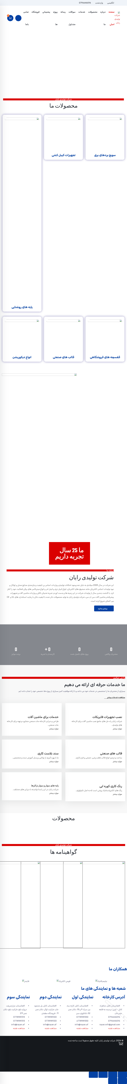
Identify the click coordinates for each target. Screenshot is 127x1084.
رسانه (63, 12)
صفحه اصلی (111, 18)
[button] (4, 981)
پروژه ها (55, 18)
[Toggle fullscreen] (103, 1075)
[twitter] (23, 3)
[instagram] (15, 3)
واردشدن (99, 3)
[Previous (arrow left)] (122, 1081)
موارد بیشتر (117, 729)
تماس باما (26, 18)
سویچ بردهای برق (105, 155)
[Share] (112, 1075)
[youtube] (11, 3)
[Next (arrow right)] (112, 1081)
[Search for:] (33, 40)
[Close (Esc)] (122, 1075)
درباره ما (103, 18)
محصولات (92, 12)
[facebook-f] (19, 3)
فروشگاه (35, 12)
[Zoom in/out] (93, 1075)
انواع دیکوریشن (22, 357)
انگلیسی (110, 3)
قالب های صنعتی (63, 357)
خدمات (81, 12)
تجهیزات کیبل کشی (63, 155)
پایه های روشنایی (22, 307)
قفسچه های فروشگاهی (105, 357)
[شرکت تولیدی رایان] (117, 18)
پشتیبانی (46, 12)
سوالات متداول (72, 18)
